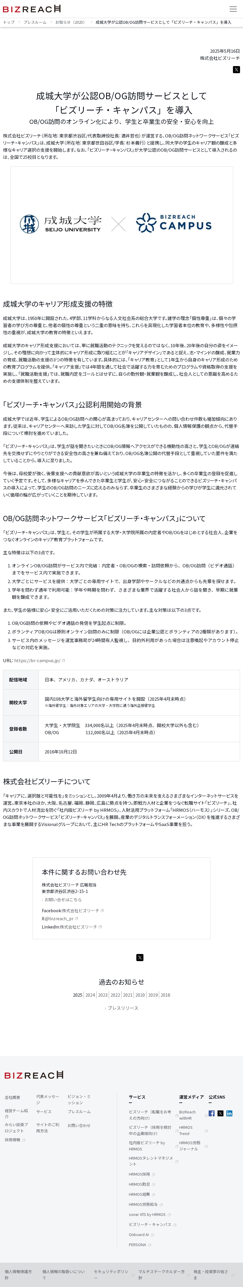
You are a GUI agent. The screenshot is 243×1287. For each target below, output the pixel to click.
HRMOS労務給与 (143, 1204)
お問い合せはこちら (63, 899)
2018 (165, 995)
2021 (127, 995)
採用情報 (12, 1139)
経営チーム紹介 (16, 1114)
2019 (153, 995)
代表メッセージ (47, 1099)
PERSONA (137, 1244)
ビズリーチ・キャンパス (150, 1224)
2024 (90, 995)
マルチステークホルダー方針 (161, 1274)
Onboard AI (139, 1234)
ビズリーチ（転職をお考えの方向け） (150, 1115)
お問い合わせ (79, 1125)
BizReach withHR (187, 1115)
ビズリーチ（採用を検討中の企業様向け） (150, 1130)
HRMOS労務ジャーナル (189, 1146)
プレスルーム (35, 22)
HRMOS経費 (139, 1194)
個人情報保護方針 (18, 1274)
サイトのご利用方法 (47, 1128)
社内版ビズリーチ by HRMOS (147, 1146)
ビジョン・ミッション (79, 1099)
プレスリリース (123, 1008)
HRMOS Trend (186, 1130)
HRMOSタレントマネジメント (151, 1161)
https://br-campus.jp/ (37, 660)
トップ (9, 22)
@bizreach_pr (59, 918)
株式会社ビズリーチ (80, 910)
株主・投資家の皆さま (211, 1274)
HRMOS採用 (139, 1174)
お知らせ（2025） (71, 22)
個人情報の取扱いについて (63, 1274)
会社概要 (12, 1097)
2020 (140, 995)
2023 (103, 995)
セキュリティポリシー (111, 1274)
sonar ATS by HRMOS (147, 1214)
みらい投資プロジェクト (16, 1128)
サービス (44, 1111)
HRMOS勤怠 (139, 1184)
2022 (115, 995)
